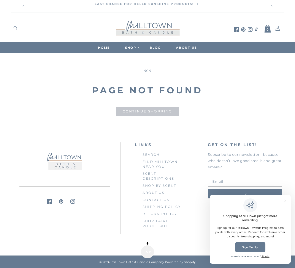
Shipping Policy (162, 207)
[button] (15, 28)
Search (151, 155)
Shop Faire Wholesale (156, 223)
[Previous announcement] (23, 6)
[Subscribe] (245, 193)
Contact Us (156, 200)
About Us (153, 193)
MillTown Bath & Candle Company (138, 262)
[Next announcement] (272, 6)
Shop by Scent (159, 186)
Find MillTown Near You (160, 164)
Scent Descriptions (158, 176)
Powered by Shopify (180, 262)
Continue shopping (147, 111)
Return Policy (160, 214)
